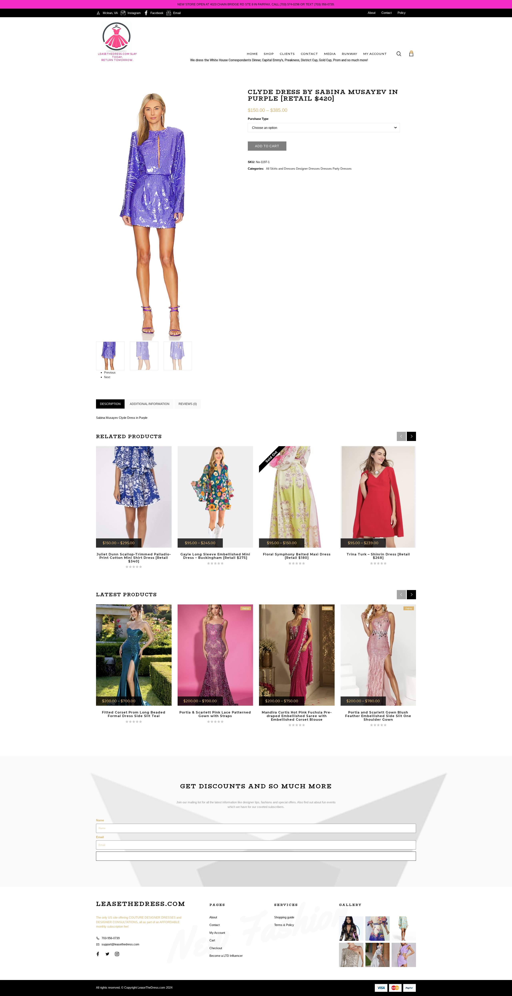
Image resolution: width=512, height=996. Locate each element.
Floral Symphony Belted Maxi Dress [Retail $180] (297, 556)
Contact (309, 54)
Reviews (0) (188, 404)
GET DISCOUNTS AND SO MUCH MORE (256, 786)
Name (100, 820)
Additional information (149, 404)
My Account (375, 54)
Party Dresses (342, 168)
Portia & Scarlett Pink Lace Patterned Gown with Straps (215, 714)
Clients (287, 54)
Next (107, 377)
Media (330, 54)
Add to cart (267, 146)
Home (252, 54)
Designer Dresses (308, 168)
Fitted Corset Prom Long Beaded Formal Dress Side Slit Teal (133, 714)
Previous (110, 372)
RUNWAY (349, 54)
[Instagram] (117, 954)
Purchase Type (258, 118)
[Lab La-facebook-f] (98, 954)
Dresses (326, 168)
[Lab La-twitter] (107, 954)
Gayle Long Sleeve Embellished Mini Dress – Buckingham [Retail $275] (215, 556)
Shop (269, 54)
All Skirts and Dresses (280, 168)
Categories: (256, 168)
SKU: (251, 162)
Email (100, 837)
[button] (411, 436)
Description (110, 404)
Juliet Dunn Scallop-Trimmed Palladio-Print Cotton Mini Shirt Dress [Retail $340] (134, 557)
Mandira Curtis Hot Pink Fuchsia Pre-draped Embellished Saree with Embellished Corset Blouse (297, 715)
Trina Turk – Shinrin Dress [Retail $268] (378, 556)
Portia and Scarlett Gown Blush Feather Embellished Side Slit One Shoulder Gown (378, 715)
